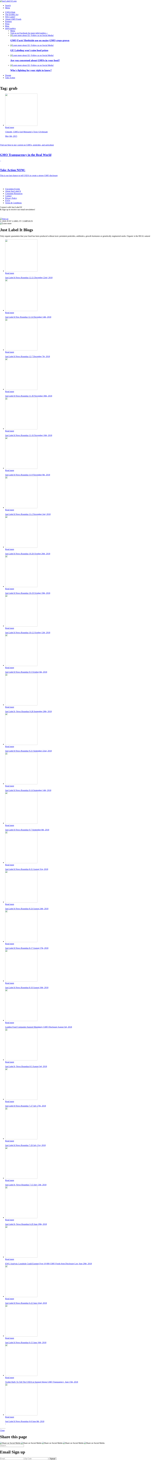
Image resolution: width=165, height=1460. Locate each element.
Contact (8, 196)
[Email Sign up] (4, 219)
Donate (8, 75)
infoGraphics (10, 28)
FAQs (7, 200)
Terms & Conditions (13, 203)
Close (2, 1430)
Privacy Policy (11, 198)
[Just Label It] (8, 1)
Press (7, 24)
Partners (8, 21)
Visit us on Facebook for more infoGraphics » (29, 33)
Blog (7, 26)
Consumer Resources (13, 193)
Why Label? (10, 17)
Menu (7, 8)
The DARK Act (11, 14)
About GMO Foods (13, 19)
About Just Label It (13, 191)
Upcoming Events (12, 189)
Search (8, 5)
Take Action (10, 78)
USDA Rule (10, 12)
